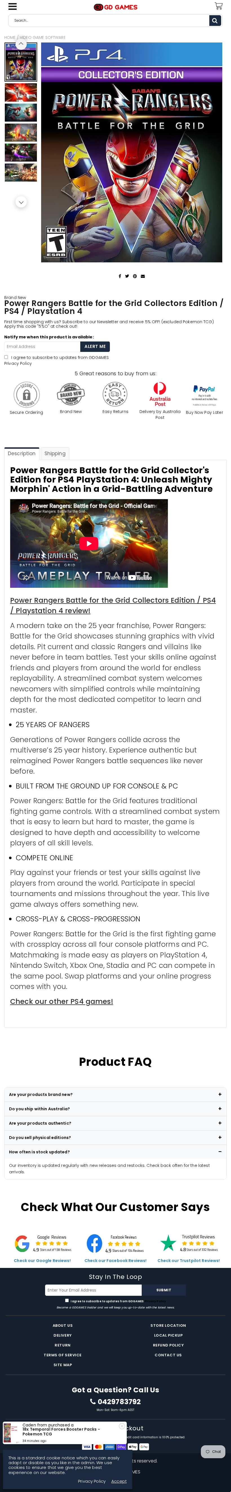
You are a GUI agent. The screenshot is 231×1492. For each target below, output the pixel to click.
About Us (63, 1325)
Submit (163, 1290)
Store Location (168, 1325)
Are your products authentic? (40, 1123)
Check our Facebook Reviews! (116, 1260)
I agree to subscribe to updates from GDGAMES (118, 1301)
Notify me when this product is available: (49, 337)
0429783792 (119, 1402)
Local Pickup (168, 1335)
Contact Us (168, 1355)
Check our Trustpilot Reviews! (188, 1260)
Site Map (63, 1365)
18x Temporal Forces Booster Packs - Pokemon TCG (61, 1431)
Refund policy (168, 1345)
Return (62, 1345)
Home (10, 37)
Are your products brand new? (41, 1094)
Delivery (63, 1335)
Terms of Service (62, 1355)
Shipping (55, 453)
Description (22, 453)
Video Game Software (43, 37)
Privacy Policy (18, 363)
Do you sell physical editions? (40, 1137)
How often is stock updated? (39, 1152)
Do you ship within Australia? (39, 1109)
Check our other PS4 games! (61, 1001)
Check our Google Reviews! (42, 1260)
